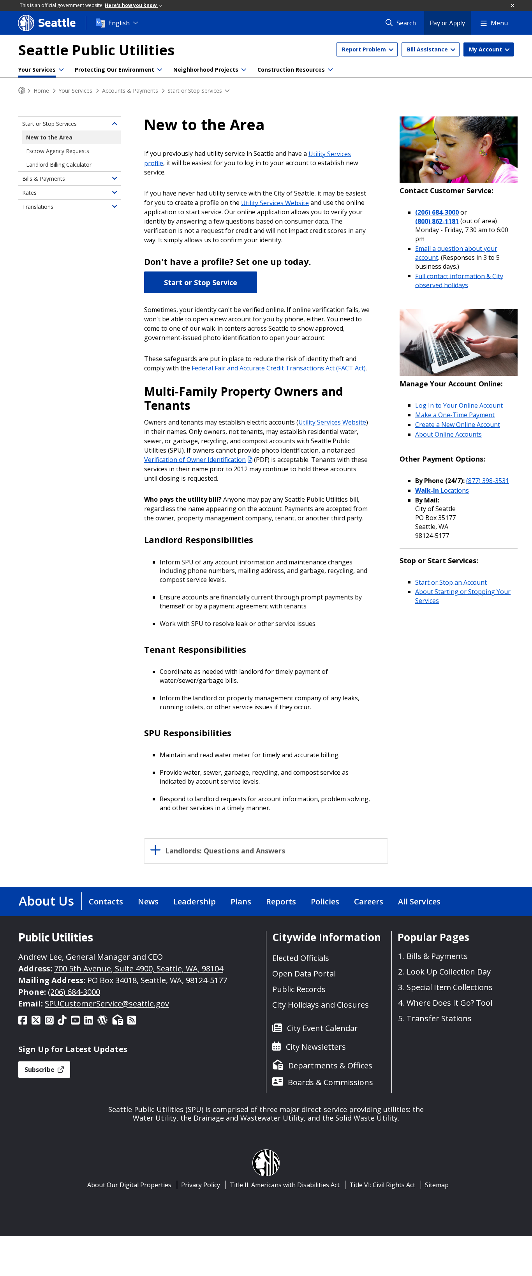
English (119, 23)
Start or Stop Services (194, 90)
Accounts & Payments (130, 90)
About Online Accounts (448, 434)
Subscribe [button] (40, 1069)
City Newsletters (316, 1047)
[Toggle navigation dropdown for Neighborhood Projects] (244, 70)
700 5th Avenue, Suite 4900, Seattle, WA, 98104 (138, 968)
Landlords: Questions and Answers (225, 850)
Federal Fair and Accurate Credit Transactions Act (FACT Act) (279, 368)
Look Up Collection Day (449, 971)
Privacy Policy (200, 1185)
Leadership (194, 901)
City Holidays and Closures (320, 1004)
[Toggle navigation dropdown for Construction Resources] (330, 70)
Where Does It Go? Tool (449, 1003)
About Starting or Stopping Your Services (463, 596)
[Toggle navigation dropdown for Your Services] (61, 70)
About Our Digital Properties (129, 1185)
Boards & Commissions (330, 1082)
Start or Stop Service (200, 282)
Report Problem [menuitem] (365, 49)
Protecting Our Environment (114, 69)
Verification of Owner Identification (195, 459)
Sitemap (437, 1185)
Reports (281, 901)
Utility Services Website (275, 202)
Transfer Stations (439, 1018)
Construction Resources (291, 69)
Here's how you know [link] (131, 5)
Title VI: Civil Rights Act (382, 1185)
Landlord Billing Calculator (59, 164)
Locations (442, 490)
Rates (29, 192)
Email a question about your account (456, 253)
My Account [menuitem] (486, 49)
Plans (241, 901)
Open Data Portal (304, 973)
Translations (37, 206)
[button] (513, 6)
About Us (46, 900)
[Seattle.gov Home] (21, 90)
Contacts (106, 901)
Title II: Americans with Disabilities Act (285, 1185)
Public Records (299, 989)
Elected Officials (300, 958)
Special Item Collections (450, 987)
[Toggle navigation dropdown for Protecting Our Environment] (160, 70)
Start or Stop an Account (451, 582)
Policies (325, 901)
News (148, 901)
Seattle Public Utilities (96, 50)
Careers (368, 901)
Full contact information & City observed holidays (459, 280)
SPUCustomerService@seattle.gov (107, 1003)
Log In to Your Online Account (459, 405)
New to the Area (49, 137)
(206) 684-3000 (437, 212)
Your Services (37, 69)
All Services (419, 901)
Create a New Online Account (457, 424)
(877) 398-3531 (487, 480)
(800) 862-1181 (437, 221)
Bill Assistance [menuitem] (428, 49)
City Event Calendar (322, 1028)
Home (41, 90)
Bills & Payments (43, 178)
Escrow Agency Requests (57, 151)
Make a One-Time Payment (455, 415)
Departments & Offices (330, 1065)
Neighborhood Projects (205, 69)
